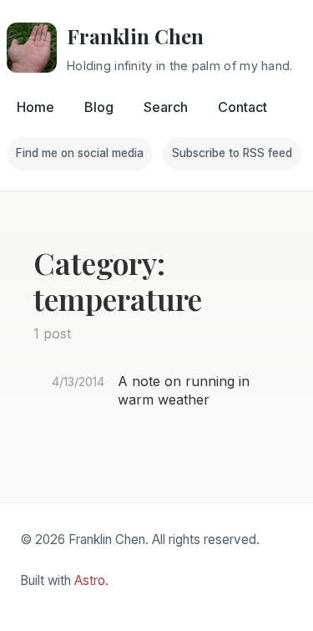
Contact (242, 107)
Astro (89, 580)
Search (166, 107)
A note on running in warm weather (184, 390)
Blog (99, 107)
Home (35, 107)
